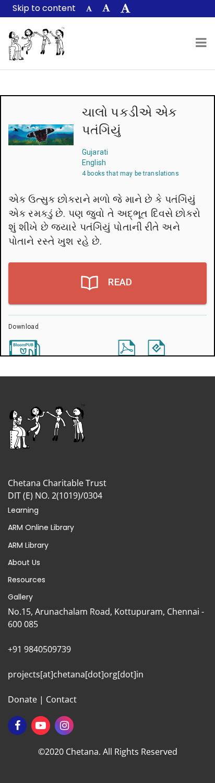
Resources (26, 579)
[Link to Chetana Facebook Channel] (17, 725)
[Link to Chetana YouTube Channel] (40, 725)
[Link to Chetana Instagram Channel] (64, 725)
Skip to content (44, 8)
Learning (23, 510)
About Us (24, 562)
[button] (89, 9)
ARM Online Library (41, 527)
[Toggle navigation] (201, 43)
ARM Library (28, 545)
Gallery (20, 597)
